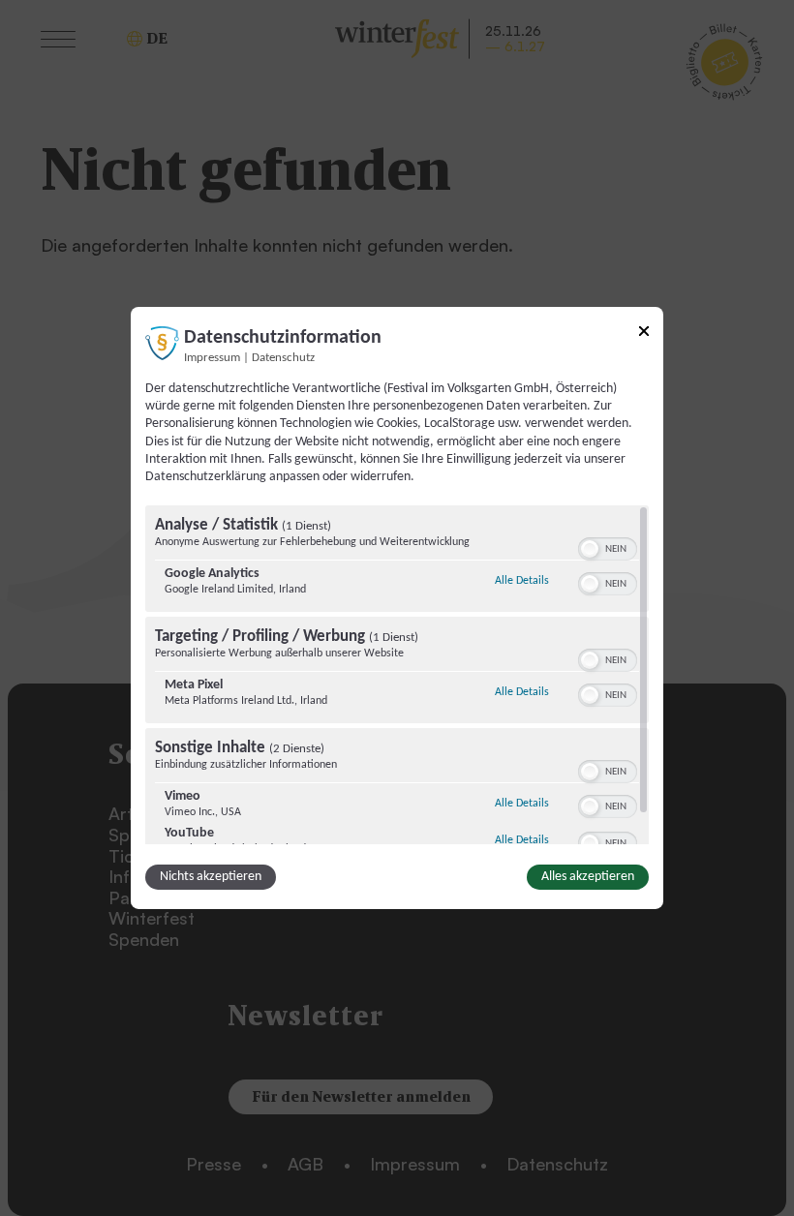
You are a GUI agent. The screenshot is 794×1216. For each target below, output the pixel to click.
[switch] (607, 547)
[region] (397, 674)
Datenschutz (283, 358)
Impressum (212, 358)
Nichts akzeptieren (210, 876)
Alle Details (522, 580)
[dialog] (397, 608)
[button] (589, 549)
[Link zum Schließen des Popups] (644, 334)
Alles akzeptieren (587, 876)
